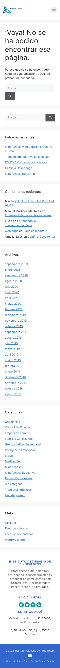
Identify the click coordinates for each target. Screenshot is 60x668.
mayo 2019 (12, 349)
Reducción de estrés (18, 478)
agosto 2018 (13, 394)
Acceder (10, 522)
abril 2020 (12, 298)
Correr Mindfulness (17, 427)
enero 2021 (12, 269)
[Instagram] (33, 604)
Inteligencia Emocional (20, 450)
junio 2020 (12, 292)
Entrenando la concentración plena (28, 215)
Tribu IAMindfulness (18, 489)
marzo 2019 (13, 360)
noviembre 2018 (15, 382)
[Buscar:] (30, 88)
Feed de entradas (17, 528)
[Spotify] (38, 604)
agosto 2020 (13, 281)
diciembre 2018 (15, 377)
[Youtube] (27, 604)
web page (11, 231)
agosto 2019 (13, 337)
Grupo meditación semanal (23, 444)
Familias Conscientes (19, 438)
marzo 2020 (13, 303)
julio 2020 (11, 286)
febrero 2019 (13, 366)
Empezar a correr (16, 433)
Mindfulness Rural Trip (20, 173)
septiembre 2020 (16, 275)
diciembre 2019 (15, 315)
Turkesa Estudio (46, 661)
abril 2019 (11, 354)
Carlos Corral (23, 661)
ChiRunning (12, 421)
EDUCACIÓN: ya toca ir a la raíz (26, 162)
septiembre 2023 (16, 264)
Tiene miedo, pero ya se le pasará (27, 156)
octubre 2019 (14, 326)
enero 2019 (12, 371)
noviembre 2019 (16, 320)
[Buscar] (10, 96)
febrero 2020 (14, 309)
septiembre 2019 (16, 332)
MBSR (9, 455)
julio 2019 (11, 343)
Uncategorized (15, 495)
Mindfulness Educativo (20, 472)
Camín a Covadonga (18, 168)
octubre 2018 (14, 388)
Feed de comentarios (19, 534)
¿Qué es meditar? (35, 231)
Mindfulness (13, 467)
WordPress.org (15, 539)
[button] (54, 10)
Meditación (12, 461)
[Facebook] (21, 604)
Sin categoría (13, 484)
